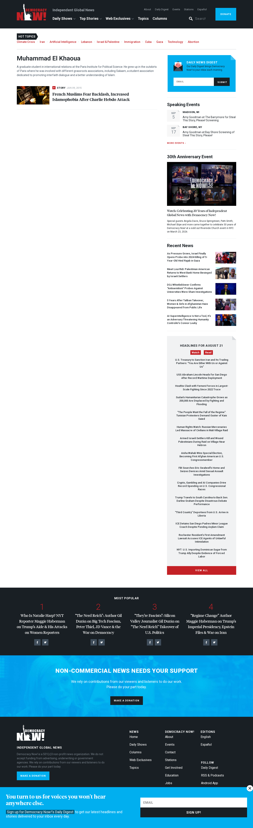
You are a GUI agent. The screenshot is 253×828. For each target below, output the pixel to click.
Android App (209, 783)
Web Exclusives (118, 18)
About (147, 9)
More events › (176, 143)
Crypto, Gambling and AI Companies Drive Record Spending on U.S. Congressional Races (201, 486)
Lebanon (86, 41)
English (206, 737)
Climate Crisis (26, 41)
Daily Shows (62, 18)
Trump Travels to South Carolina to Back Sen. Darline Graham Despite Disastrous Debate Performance (201, 501)
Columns (160, 18)
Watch (195, 352)
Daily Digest (162, 9)
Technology (175, 41)
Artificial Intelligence (63, 41)
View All (201, 570)
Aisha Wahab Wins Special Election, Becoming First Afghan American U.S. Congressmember (201, 456)
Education (171, 775)
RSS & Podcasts (212, 775)
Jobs (168, 783)
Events (176, 9)
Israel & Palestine (108, 41)
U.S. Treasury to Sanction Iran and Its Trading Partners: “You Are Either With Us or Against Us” (201, 363)
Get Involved (173, 768)
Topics (143, 18)
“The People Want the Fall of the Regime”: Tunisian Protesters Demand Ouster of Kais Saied (201, 416)
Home (133, 737)
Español (202, 9)
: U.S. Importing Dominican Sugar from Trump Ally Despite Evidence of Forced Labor (202, 553)
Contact (170, 752)
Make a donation (126, 700)
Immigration (132, 41)
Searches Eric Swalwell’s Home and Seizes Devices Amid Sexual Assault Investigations (201, 471)
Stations (189, 9)
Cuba (148, 41)
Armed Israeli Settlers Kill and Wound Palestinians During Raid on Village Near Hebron (201, 442)
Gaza (159, 41)
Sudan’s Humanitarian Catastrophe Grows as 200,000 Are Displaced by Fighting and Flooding (202, 401)
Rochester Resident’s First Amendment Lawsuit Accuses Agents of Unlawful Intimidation (202, 538)
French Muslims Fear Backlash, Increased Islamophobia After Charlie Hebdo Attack (91, 96)
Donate (225, 14)
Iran (42, 41)
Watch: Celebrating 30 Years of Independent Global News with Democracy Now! (197, 213)
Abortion (193, 41)
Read (208, 352)
